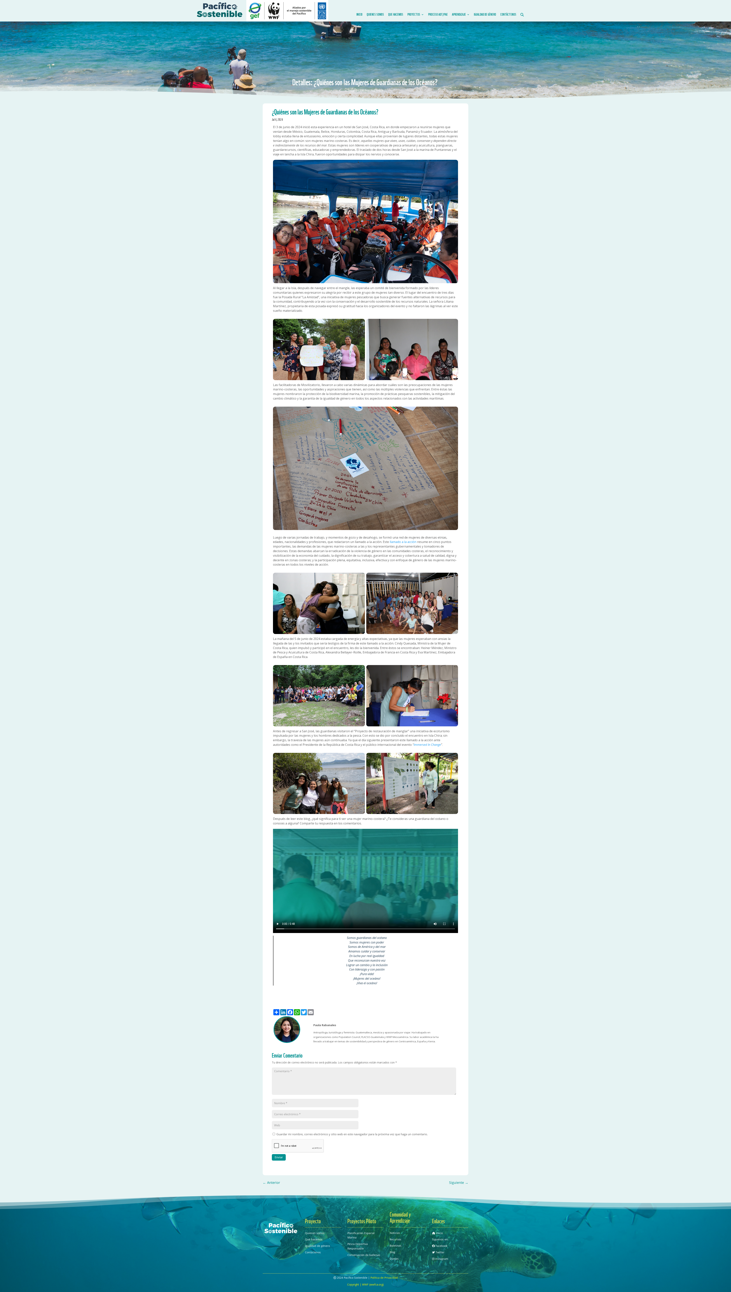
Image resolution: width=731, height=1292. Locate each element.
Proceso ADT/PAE (438, 14)
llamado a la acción (403, 542)
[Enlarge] (453, 165)
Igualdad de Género (485, 14)
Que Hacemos (395, 14)
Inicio (359, 14)
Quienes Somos (375, 14)
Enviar (279, 1157)
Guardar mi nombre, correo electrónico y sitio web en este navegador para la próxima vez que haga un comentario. (352, 1134)
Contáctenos (508, 14)
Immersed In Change (427, 745)
